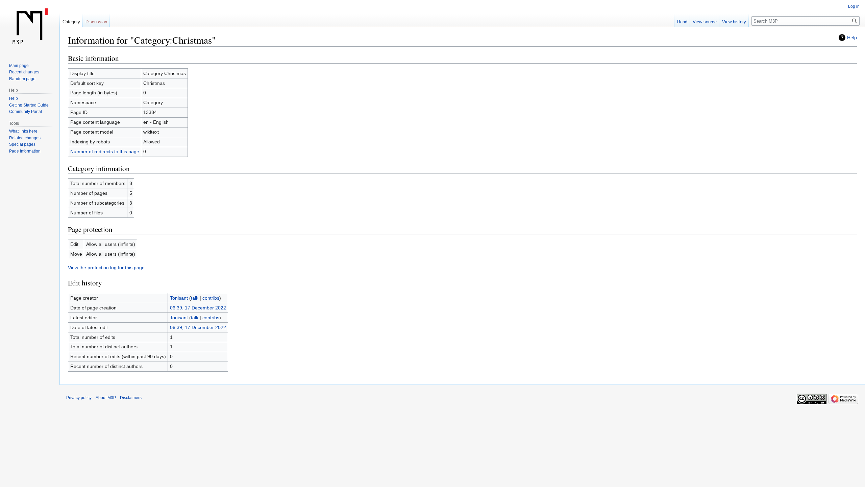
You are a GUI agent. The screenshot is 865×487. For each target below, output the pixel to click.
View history (734, 21)
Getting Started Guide (29, 105)
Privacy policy (79, 397)
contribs (210, 298)
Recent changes (24, 72)
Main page (19, 65)
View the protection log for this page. (107, 267)
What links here (23, 131)
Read (682, 21)
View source (705, 21)
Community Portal (25, 111)
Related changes (25, 138)
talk (194, 298)
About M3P (106, 397)
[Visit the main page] (30, 27)
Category (71, 21)
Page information (25, 151)
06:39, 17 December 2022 (198, 307)
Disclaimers (131, 397)
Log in (854, 6)
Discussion (96, 21)
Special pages (22, 144)
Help (852, 37)
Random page (22, 78)
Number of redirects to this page (104, 151)
